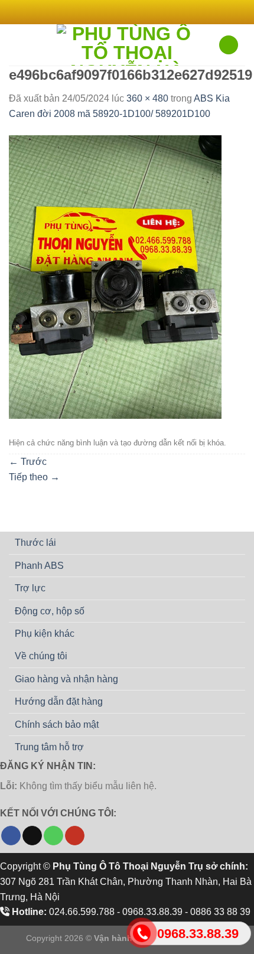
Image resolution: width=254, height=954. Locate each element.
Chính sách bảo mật (57, 724)
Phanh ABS (39, 566)
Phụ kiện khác (44, 634)
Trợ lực (30, 588)
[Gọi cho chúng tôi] (53, 836)
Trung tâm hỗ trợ (49, 747)
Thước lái (35, 543)
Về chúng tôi (41, 656)
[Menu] (16, 44)
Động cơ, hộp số (49, 611)
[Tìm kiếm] (228, 45)
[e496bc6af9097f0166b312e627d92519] (115, 277)
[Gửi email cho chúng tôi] (144, 12)
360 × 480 (147, 98)
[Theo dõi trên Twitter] (132, 12)
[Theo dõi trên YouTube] (74, 836)
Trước (28, 462)
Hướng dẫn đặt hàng (59, 701)
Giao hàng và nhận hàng (66, 679)
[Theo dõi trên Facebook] (109, 12)
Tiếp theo (34, 477)
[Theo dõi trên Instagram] (121, 12)
